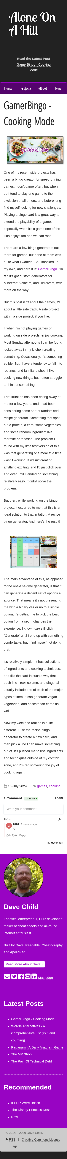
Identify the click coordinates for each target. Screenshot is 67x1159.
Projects (25, 88)
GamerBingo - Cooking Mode (33, 1019)
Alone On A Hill (32, 23)
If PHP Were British (25, 1103)
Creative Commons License (41, 1139)
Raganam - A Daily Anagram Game (37, 1047)
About (43, 88)
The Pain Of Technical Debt (31, 1061)
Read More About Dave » (24, 964)
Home (8, 88)
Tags (14, 1146)
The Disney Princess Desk (30, 1110)
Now (58, 88)
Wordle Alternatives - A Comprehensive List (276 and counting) (33, 1033)
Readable (32, 945)
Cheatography (52, 945)
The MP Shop (21, 1054)
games (42, 786)
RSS (12, 1139)
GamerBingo (47, 269)
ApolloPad (17, 952)
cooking (54, 786)
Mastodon (45, 978)
